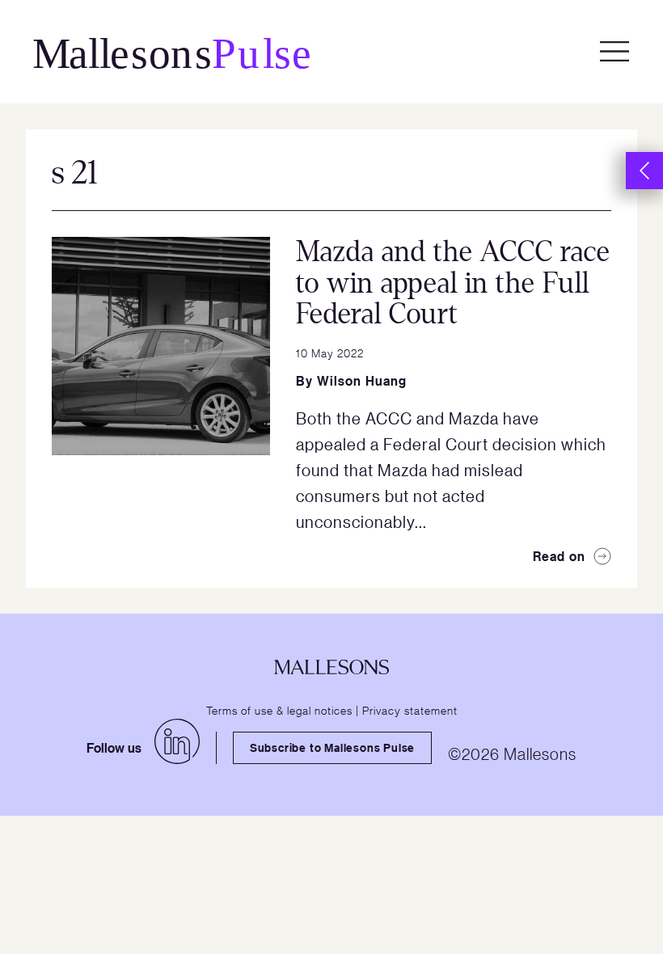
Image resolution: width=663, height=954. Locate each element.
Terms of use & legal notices (279, 710)
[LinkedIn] (177, 741)
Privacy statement (410, 710)
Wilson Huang (362, 381)
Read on (559, 556)
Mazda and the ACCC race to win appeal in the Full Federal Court (453, 283)
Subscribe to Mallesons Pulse (332, 747)
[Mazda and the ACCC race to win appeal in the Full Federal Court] (161, 346)
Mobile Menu (614, 51)
